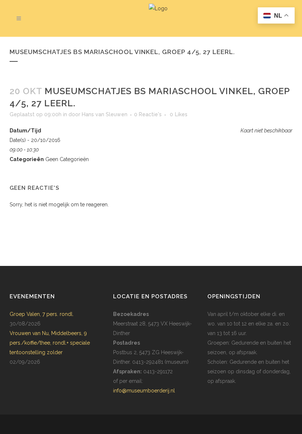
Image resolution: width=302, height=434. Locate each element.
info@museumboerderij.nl (144, 391)
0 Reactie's (148, 114)
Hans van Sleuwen (104, 114)
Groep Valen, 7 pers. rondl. (42, 314)
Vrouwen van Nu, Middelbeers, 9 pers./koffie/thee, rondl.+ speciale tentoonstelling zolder (50, 342)
